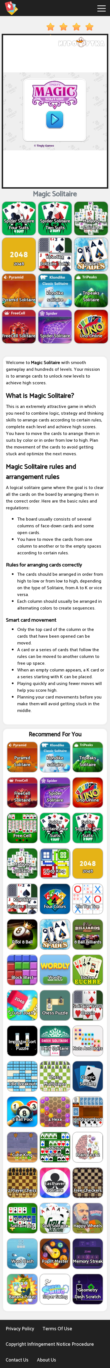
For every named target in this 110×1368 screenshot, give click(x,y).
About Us (46, 1360)
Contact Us (17, 1360)
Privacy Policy (20, 1329)
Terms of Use (57, 1329)
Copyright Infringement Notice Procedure (50, 1344)
